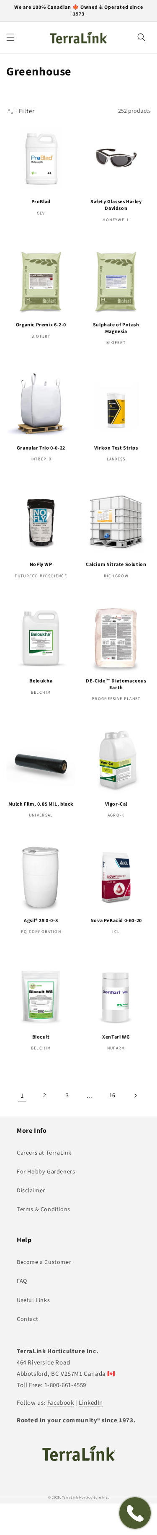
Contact (27, 1319)
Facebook (60, 1402)
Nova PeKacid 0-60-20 (116, 920)
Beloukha (40, 681)
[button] (10, 37)
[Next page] (135, 1095)
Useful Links (33, 1300)
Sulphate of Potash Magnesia (116, 328)
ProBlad (41, 202)
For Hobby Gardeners (46, 1172)
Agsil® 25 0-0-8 (41, 920)
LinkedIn (91, 1402)
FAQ (22, 1281)
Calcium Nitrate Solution (116, 564)
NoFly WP (41, 564)
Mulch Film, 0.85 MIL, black (41, 804)
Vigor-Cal (116, 804)
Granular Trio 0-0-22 (41, 448)
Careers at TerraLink (44, 1153)
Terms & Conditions (43, 1209)
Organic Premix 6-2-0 (41, 325)
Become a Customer (44, 1262)
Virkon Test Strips (116, 448)
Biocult (41, 1037)
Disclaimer (31, 1190)
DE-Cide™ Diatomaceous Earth (116, 684)
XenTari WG (116, 1037)
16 (112, 1095)
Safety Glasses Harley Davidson (116, 205)
